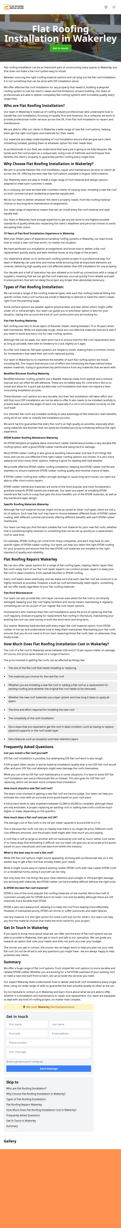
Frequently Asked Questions (23, 1115)
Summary (12, 1126)
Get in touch (60, 48)
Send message (49, 1068)
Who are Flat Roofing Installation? (26, 1088)
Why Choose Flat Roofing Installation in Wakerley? (36, 1093)
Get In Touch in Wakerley (21, 1120)
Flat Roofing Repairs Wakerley (24, 1104)
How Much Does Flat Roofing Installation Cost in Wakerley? (41, 1110)
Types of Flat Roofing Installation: (26, 1099)
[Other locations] (106, 7)
